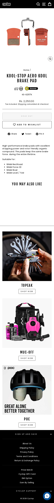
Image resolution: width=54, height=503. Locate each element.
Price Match (27, 470)
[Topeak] (27, 256)
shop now (27, 425)
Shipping (22, 104)
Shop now (27, 291)
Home (26, 70)
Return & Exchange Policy (27, 460)
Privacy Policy (27, 452)
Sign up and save (26, 434)
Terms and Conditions (27, 456)
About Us (27, 443)
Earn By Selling (27, 482)
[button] (47, 496)
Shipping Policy (27, 448)
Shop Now (27, 358)
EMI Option (27, 478)
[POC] (27, 390)
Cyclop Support (26, 491)
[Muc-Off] (27, 323)
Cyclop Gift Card (27, 474)
